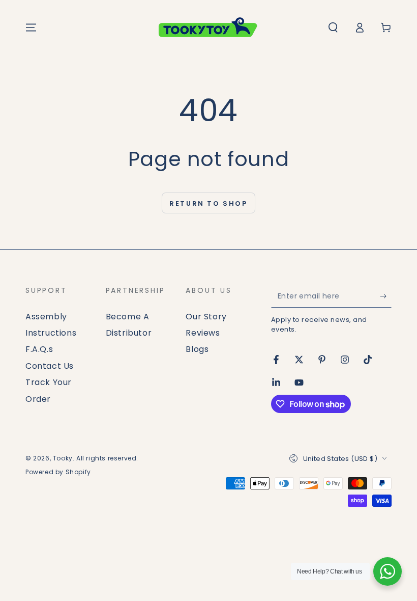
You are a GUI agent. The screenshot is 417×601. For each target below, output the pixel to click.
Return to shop (208, 203)
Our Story (206, 316)
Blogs (197, 349)
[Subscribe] (386, 296)
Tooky (63, 458)
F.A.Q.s (39, 349)
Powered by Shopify (58, 472)
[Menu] (31, 27)
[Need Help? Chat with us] (387, 571)
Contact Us (49, 366)
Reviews (203, 333)
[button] (333, 27)
